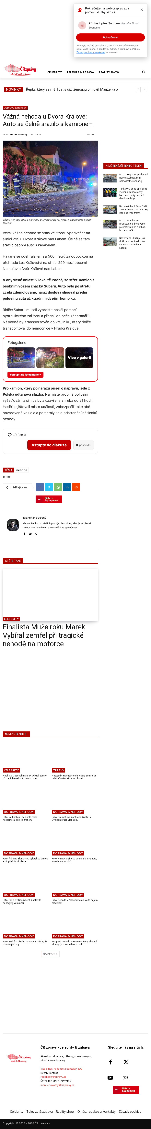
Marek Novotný (18, 134)
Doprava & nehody (15, 107)
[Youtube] (110, 1078)
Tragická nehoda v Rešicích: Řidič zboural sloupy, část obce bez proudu (74, 943)
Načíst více (49, 954)
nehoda (21, 470)
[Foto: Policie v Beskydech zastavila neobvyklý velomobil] (26, 882)
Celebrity (11, 619)
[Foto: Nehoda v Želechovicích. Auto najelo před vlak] (75, 882)
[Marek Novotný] (13, 525)
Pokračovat (110, 37)
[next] (144, 89)
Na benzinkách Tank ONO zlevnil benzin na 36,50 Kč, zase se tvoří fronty (133, 209)
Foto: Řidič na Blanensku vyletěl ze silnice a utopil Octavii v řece (25, 860)
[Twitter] (49, 487)
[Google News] (126, 1078)
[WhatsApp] (58, 487)
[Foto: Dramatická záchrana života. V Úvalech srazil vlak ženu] (75, 799)
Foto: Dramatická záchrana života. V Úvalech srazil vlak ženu (71, 818)
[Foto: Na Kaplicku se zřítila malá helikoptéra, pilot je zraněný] (26, 799)
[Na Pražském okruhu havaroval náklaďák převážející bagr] (26, 923)
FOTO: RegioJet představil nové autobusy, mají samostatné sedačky (133, 178)
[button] (143, 72)
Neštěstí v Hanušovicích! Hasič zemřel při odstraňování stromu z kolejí (74, 777)
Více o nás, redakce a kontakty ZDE (61, 1068)
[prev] (138, 89)
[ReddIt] (76, 487)
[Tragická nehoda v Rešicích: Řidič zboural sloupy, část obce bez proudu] (75, 923)
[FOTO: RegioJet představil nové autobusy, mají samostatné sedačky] (110, 178)
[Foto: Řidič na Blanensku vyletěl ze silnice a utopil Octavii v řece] (26, 840)
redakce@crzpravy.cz (53, 1076)
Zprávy (58, 770)
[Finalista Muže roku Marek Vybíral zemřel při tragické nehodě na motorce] (50, 595)
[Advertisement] (50, 694)
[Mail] (30, 533)
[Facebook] (40, 487)
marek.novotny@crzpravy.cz (58, 1085)
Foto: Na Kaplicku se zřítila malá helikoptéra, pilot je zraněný (20, 818)
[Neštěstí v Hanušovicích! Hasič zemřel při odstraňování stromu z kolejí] (75, 757)
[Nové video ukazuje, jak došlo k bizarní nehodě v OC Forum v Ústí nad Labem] (110, 241)
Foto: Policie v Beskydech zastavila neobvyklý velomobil (22, 901)
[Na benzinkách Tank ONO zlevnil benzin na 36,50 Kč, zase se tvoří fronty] (110, 209)
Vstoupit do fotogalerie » (25, 374)
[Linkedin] (67, 487)
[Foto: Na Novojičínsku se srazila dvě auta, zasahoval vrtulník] (75, 840)
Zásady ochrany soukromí (90, 52)
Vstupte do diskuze (49, 445)
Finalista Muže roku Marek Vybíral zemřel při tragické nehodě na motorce (44, 635)
